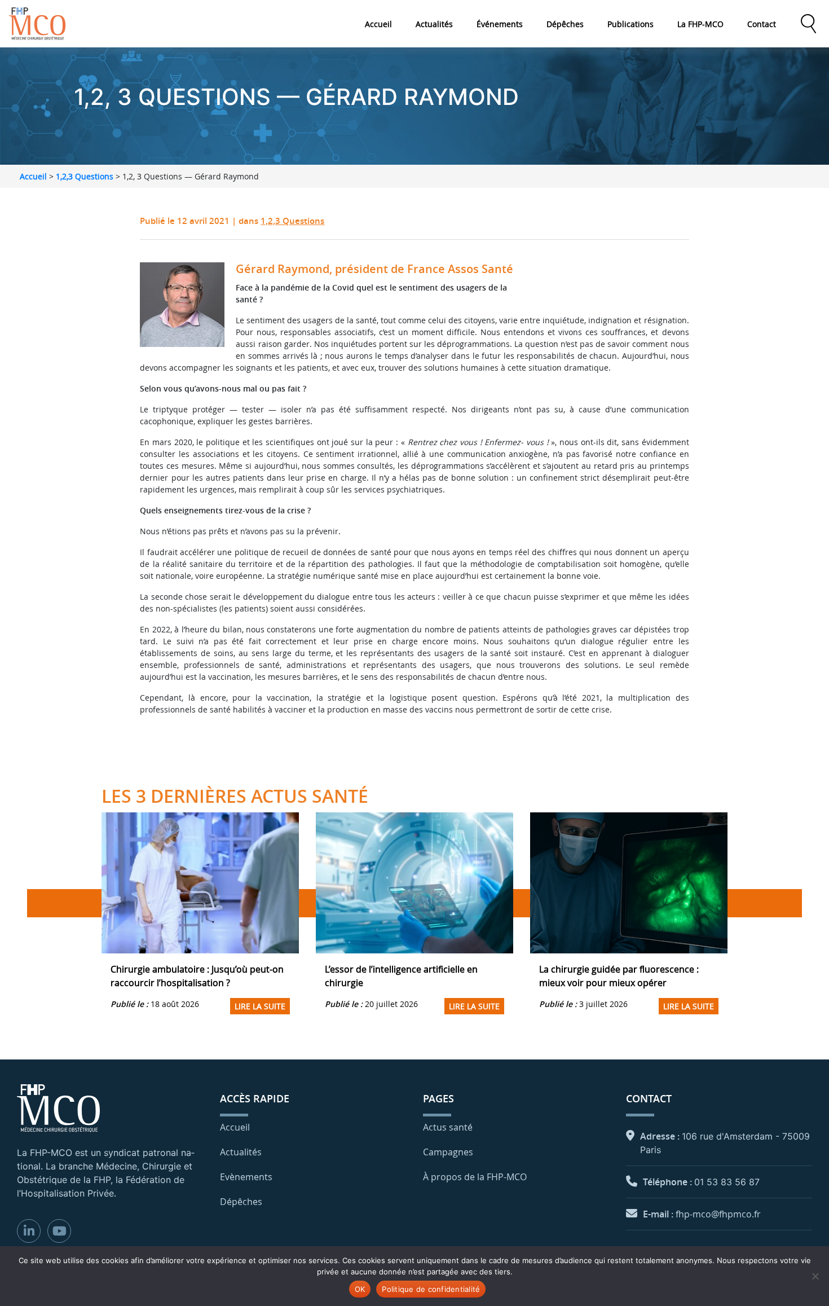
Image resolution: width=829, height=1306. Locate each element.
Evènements (246, 1177)
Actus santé (448, 1127)
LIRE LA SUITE (260, 1006)
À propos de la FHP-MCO (475, 1177)
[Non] (815, 1276)
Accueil (378, 24)
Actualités (434, 24)
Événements (500, 24)
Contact (761, 24)
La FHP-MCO (700, 24)
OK (360, 1289)
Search (808, 23)
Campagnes (448, 1152)
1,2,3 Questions (84, 176)
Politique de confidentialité (431, 1289)
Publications (630, 24)
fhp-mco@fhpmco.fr (718, 1214)
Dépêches (565, 24)
